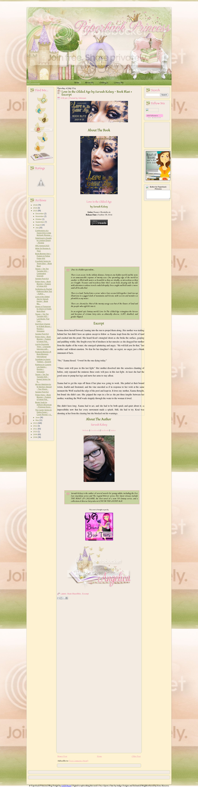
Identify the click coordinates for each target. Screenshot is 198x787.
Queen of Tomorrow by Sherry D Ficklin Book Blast (43, 309)
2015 (35, 211)
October (39, 219)
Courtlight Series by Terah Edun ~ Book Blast (43, 263)
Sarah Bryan (66, 785)
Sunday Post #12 (42, 392)
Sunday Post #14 (42, 279)
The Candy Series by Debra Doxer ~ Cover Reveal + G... (43, 412)
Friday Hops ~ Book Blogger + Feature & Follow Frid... (43, 339)
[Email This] (58, 598)
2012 (35, 426)
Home (99, 756)
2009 (35, 435)
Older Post (136, 756)
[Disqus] (99, 638)
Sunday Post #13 (42, 334)
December (40, 214)
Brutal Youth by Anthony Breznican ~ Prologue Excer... (43, 404)
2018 (35, 205)
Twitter (113, 430)
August (38, 225)
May (37, 420)
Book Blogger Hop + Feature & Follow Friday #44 (43, 256)
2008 (35, 437)
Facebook (105, 430)
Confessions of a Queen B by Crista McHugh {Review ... (43, 233)
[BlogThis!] (61, 598)
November (40, 216)
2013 (35, 423)
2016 (35, 208)
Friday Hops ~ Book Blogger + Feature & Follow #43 (43, 284)
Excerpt (85, 594)
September (40, 222)
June (38, 418)
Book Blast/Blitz (74, 594)
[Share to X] (63, 598)
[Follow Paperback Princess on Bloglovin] (154, 117)
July (37, 228)
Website (85, 430)
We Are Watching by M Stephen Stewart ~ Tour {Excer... (43, 386)
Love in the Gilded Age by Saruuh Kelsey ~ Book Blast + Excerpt (97, 93)
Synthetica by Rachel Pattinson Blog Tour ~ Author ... (43, 291)
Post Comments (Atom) (78, 761)
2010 (35, 432)
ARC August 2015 (42, 246)
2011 (35, 429)
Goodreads (95, 430)
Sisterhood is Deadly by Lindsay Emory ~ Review (43, 240)
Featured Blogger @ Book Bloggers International (43, 354)
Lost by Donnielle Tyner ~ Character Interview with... (43, 346)
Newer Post (62, 756)
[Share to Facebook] (66, 598)
